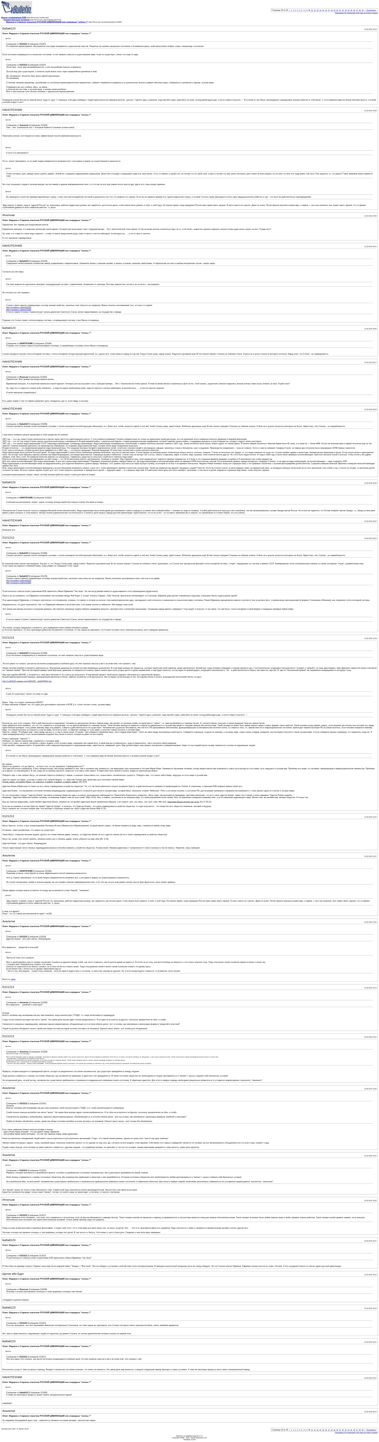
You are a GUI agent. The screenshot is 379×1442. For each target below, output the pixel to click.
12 (315, 10)
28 (360, 10)
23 (346, 10)
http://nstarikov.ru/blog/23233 (18, 307)
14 (320, 10)
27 (357, 10)
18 (332, 10)
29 (362, 10)
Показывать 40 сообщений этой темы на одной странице (356, 13)
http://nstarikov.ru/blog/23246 (18, 310)
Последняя (371, 10)
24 (348, 10)
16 (326, 10)
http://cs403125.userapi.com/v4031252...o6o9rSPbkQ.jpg (27, 681)
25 (351, 10)
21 (340, 10)
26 (354, 10)
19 (334, 10)
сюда (13, 979)
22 (343, 10)
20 (337, 10)
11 (312, 10)
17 (329, 10)
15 (323, 10)
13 (317, 10)
